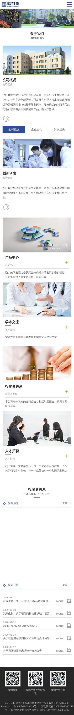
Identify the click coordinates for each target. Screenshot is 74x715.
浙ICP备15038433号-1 (26, 706)
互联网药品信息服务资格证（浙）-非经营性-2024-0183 (39, 709)
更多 (64, 503)
